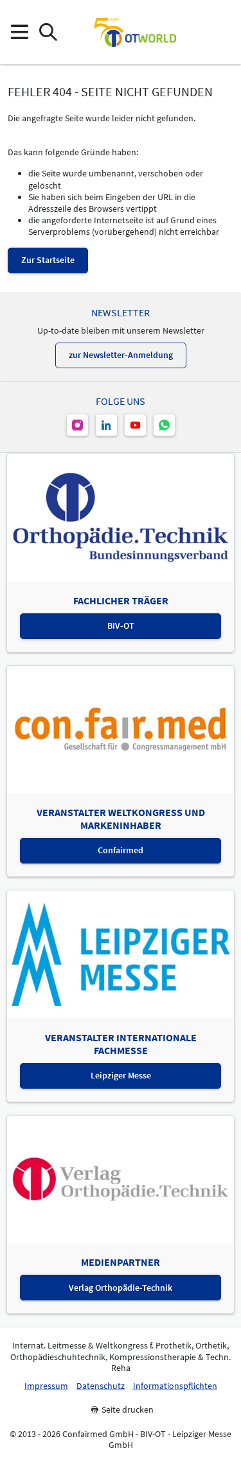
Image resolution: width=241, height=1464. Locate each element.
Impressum (46, 1386)
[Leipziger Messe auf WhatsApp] (164, 425)
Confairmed (120, 850)
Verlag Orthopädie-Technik (120, 1287)
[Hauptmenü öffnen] (19, 32)
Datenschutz (100, 1386)
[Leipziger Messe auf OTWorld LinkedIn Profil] (106, 425)
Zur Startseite (48, 260)
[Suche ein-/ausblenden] (48, 32)
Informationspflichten (175, 1386)
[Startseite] (135, 32)
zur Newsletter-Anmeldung (121, 355)
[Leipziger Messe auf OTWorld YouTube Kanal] (135, 425)
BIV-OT (120, 625)
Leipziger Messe (121, 1075)
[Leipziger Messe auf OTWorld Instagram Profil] (77, 425)
